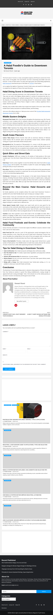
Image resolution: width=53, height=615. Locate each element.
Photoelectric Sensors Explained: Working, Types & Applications (24, 419)
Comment (6, 331)
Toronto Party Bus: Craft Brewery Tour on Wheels (14, 314)
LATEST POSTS (8, 405)
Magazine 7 (35, 612)
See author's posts (21, 301)
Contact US (27, 1)
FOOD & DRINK (8, 62)
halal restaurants (7, 83)
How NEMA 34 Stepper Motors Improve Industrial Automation (22, 495)
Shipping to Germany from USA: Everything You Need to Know (17, 569)
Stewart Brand (9, 71)
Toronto (31, 83)
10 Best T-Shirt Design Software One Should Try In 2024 (38, 314)
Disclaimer (4, 608)
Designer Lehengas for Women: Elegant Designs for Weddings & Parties (19, 566)
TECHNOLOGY (15, 405)
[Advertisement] (26, 390)
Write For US (20, 1)
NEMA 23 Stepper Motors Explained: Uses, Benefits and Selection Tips (25, 470)
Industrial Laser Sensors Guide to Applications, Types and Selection (25, 444)
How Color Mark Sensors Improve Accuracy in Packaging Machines (24, 520)
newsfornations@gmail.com (11, 585)
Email (29, 348)
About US (33, 1)
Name (4, 348)
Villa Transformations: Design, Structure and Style (14, 562)
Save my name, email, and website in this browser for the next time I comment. (24, 364)
